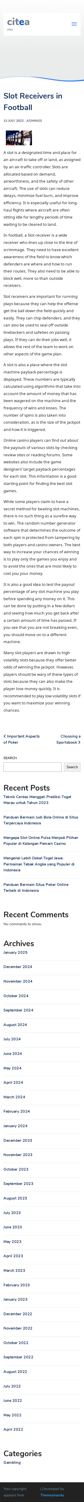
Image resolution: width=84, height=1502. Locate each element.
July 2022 (12, 1386)
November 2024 (18, 981)
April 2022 (13, 1429)
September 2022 (18, 1357)
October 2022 (16, 1342)
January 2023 (16, 1299)
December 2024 (18, 966)
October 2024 (16, 996)
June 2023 (13, 1227)
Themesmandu (52, 1495)
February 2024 (17, 1111)
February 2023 (17, 1285)
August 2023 (15, 1198)
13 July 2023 (14, 121)
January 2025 (16, 952)
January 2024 (16, 1126)
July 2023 (12, 1212)
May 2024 (12, 1068)
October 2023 (16, 1169)
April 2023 (13, 1256)
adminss (34, 121)
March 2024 (14, 1097)
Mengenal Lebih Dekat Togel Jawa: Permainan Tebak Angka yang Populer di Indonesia (39, 864)
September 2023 (18, 1183)
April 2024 (13, 1082)
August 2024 (15, 1024)
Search (10, 758)
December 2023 (18, 1140)
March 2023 (14, 1270)
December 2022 (18, 1314)
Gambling (12, 1462)
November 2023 (18, 1154)
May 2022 (12, 1415)
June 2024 (13, 1053)
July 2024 (12, 1039)
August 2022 (15, 1371)
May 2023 (12, 1241)
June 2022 (13, 1400)
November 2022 (18, 1328)
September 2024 (18, 1010)
